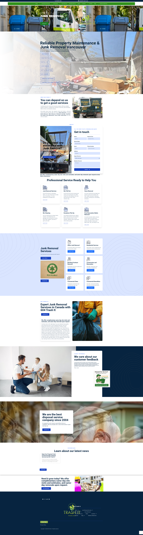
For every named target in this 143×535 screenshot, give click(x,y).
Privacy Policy (43, 524)
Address (76, 151)
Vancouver (64, 112)
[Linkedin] (49, 499)
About (37, 3)
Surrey (56, 115)
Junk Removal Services (46, 3)
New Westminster (50, 115)
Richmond (58, 113)
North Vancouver (44, 113)
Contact (90, 3)
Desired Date (77, 141)
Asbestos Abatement (103, 3)
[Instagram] (45, 499)
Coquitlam (68, 113)
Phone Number (90, 146)
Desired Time (90, 136)
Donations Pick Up (72, 3)
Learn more (45, 199)
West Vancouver (52, 113)
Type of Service (77, 156)
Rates (79, 3)
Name (75, 136)
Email (75, 146)
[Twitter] (47, 499)
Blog (95, 3)
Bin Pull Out (56, 3)
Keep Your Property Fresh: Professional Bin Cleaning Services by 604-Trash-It (49, 455)
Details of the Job (78, 160)
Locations (83, 3)
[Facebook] (43, 499)
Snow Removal (64, 3)
